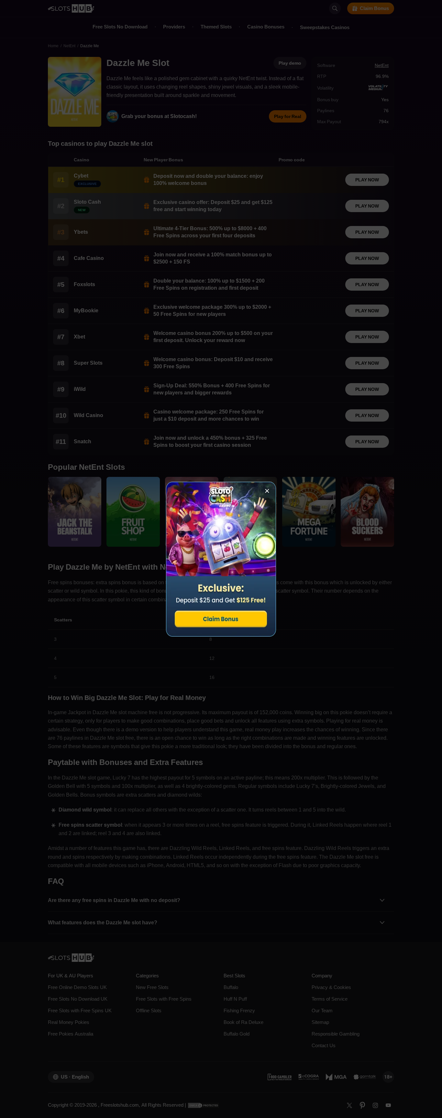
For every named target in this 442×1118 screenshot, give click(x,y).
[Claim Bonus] (221, 559)
